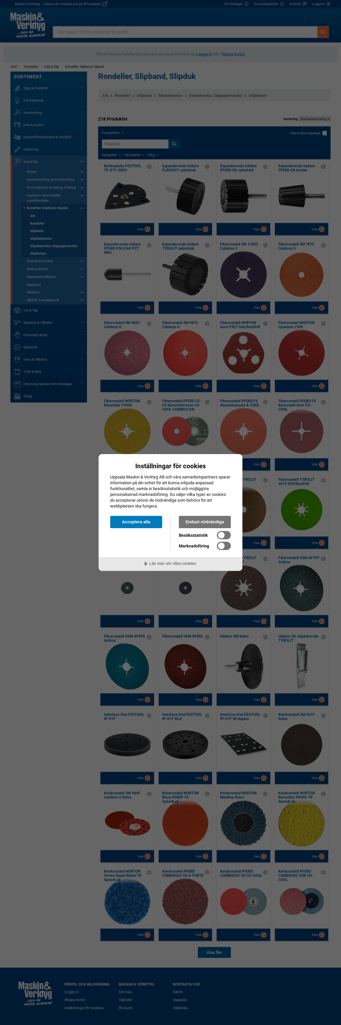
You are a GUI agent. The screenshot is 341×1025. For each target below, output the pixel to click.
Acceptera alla (136, 522)
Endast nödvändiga (205, 522)
